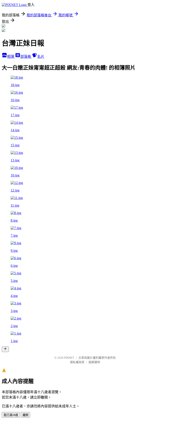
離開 (25, 415)
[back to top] (5, 349)
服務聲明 (94, 362)
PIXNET (69, 357)
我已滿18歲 (11, 415)
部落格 (26, 56)
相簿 (11, 56)
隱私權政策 (77, 362)
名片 (40, 56)
